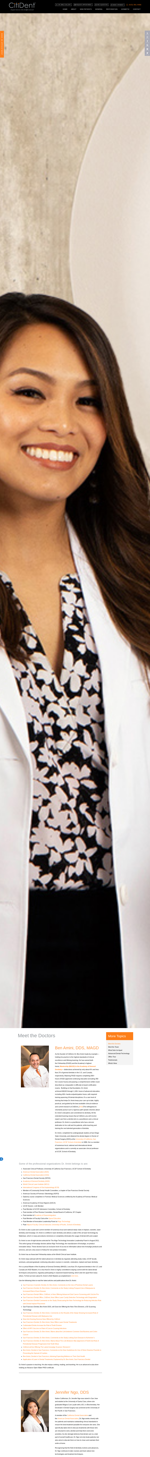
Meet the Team (113, 1047)
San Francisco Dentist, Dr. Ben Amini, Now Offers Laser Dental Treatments (50, 1322)
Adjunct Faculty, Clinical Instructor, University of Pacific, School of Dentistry (54, 1225)
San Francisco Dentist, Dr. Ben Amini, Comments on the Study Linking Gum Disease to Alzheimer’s (59, 1338)
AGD (81, 1107)
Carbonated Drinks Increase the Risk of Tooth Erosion (42, 1325)
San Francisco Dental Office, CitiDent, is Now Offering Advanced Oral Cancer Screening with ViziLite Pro (61, 1294)
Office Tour (112, 1057)
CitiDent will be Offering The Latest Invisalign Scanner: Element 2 (46, 1347)
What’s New (112, 1063)
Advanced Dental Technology (118, 1053)
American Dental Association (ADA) (36, 1172)
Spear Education (55, 1218)
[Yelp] (147, 33)
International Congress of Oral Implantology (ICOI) (41, 1187)
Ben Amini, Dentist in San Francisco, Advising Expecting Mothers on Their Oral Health (54, 1356)
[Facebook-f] (147, 41)
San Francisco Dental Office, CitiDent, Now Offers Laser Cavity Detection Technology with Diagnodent (60, 1297)
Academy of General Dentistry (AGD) (36, 1181)
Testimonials (112, 1060)
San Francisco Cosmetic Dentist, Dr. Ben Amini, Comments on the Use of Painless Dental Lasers (58, 1285)
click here (74, 1276)
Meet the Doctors (114, 1044)
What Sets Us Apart (115, 1050)
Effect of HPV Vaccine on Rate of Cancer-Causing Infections (44, 1328)
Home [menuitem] (65, 9)
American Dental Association (68, 1418)
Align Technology (64, 1221)
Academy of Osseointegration (45, 1215)
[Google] (147, 45)
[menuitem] (73, 9)
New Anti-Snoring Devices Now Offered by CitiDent (41, 1319)
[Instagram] (147, 37)
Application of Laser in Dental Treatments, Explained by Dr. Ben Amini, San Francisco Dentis (56, 1359)
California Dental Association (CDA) (36, 1175)
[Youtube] (147, 49)
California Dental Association (77, 1415)
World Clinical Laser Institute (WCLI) (36, 1184)
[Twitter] (147, 53)
